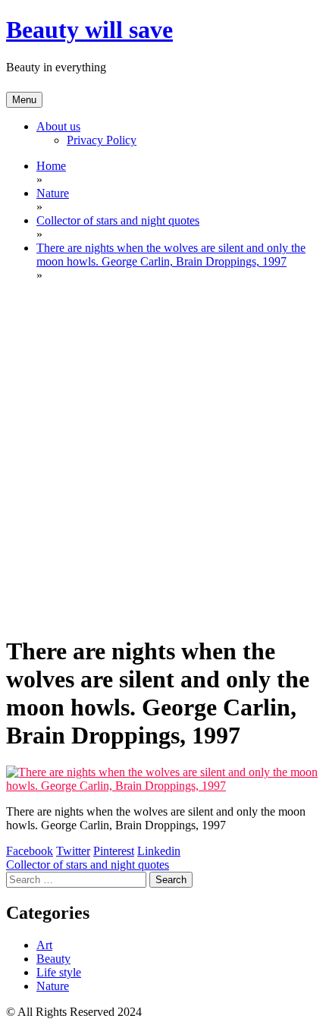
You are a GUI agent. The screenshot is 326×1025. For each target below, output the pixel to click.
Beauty (53, 958)
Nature (52, 985)
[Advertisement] (163, 457)
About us (58, 126)
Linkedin (158, 850)
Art (44, 945)
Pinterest (113, 850)
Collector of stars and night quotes (87, 864)
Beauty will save (89, 29)
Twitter (73, 850)
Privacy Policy (101, 140)
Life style (58, 972)
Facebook (29, 850)
